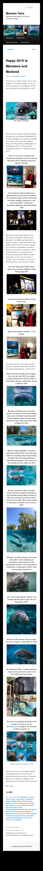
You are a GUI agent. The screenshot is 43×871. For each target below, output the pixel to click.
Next (34, 49)
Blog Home (9, 38)
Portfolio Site (21, 38)
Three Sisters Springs (29, 814)
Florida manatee (27, 801)
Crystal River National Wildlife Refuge (20, 800)
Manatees (24, 797)
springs (19, 814)
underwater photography (14, 818)
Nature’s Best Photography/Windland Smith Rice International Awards (21, 809)
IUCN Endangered (24, 803)
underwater (30, 816)
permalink (18, 820)
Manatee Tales (15, 13)
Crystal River (20, 799)
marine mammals (22, 805)
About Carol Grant (12, 42)
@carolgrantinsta (13, 726)
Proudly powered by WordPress (21, 846)
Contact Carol (25, 42)
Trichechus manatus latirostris (16, 816)
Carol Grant (28, 818)
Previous (9, 49)
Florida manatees (11, 803)
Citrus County (10, 799)
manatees (12, 805)
